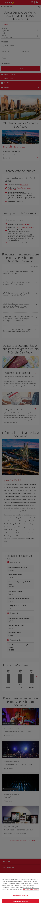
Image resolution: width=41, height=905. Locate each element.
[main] (20, 889)
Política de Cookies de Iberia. (31, 889)
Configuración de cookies (20, 895)
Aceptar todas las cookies (20, 901)
